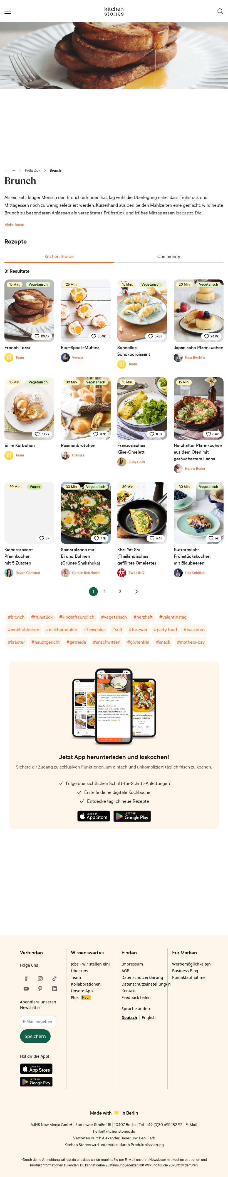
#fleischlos (94, 629)
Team (76, 977)
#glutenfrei (138, 642)
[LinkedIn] (54, 989)
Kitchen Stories (59, 256)
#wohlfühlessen (23, 629)
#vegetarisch (114, 617)
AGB (125, 970)
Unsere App (82, 990)
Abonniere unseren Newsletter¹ (38, 1004)
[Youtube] (26, 989)
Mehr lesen (14, 224)
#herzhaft (143, 617)
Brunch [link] (55, 170)
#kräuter (16, 642)
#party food (165, 629)
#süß (117, 629)
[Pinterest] (40, 989)
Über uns (79, 970)
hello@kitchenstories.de (114, 1131)
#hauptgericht (45, 642)
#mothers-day (191, 642)
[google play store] (132, 816)
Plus (79, 997)
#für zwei (138, 629)
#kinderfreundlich (76, 617)
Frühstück (32, 170)
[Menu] (7, 11)
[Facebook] (26, 979)
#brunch (16, 617)
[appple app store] (93, 816)
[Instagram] (40, 979)
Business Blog (185, 970)
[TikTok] (54, 979)
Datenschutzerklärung (142, 977)
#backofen (194, 629)
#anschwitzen (106, 642)
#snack (163, 642)
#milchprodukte (61, 629)
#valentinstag (173, 617)
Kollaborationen (86, 984)
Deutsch (129, 1017)
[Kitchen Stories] (114, 11)
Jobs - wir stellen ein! (90, 964)
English (149, 1017)
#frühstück (42, 617)
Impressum (132, 964)
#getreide (76, 642)
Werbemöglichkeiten (191, 964)
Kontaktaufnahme (188, 977)
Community (168, 256)
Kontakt (129, 990)
